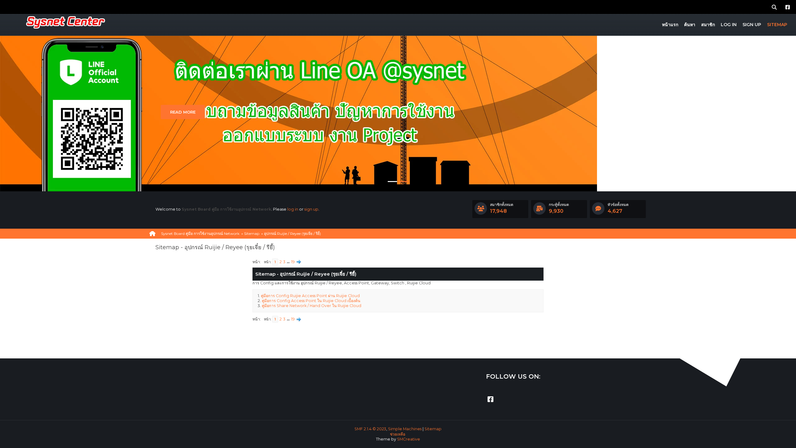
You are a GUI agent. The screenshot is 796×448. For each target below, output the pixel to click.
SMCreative (408, 439)
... (289, 261)
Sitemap (433, 429)
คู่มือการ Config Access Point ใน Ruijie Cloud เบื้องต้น (311, 300)
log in (292, 209)
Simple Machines (405, 429)
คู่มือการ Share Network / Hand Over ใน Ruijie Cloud (311, 305)
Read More (183, 112)
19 (293, 261)
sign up (311, 209)
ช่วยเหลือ (397, 434)
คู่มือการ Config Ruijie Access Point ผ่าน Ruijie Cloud (310, 295)
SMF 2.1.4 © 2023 (370, 429)
